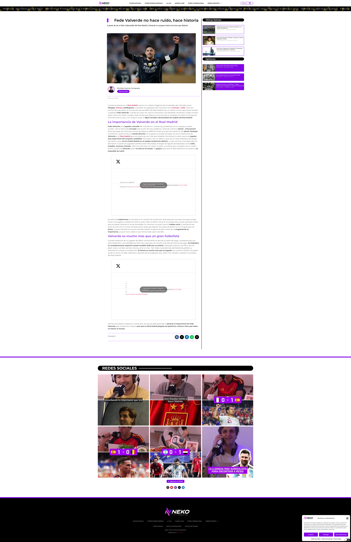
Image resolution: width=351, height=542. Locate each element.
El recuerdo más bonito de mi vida (227, 65)
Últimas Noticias (135, 3)
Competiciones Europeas (154, 3)
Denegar (326, 534)
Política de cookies (316, 538)
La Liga (168, 3)
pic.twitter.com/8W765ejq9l (137, 294)
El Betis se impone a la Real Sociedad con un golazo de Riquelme (229, 27)
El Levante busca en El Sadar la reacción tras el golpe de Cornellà (230, 38)
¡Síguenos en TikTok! (176, 481)
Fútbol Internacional (196, 3)
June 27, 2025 (182, 185)
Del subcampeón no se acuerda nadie (228, 75)
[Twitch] (175, 487)
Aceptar (311, 534)
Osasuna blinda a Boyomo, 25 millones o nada (232, 9)
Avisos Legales (337, 538)
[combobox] (245, 3)
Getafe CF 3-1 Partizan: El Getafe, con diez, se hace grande (193, 9)
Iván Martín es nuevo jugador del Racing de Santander (110, 9)
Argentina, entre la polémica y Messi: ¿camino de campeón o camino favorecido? (230, 84)
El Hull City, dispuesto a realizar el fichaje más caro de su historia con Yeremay (62, 9)
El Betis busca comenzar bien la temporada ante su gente (151, 9)
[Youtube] (171, 487)
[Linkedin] (183, 487)
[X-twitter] (179, 487)
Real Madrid (133, 105)
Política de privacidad (327, 538)
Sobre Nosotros (213, 3)
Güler (183, 108)
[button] (347, 518)
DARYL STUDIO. (179, 532)
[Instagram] (167, 487)
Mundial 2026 (179, 3)
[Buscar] (250, 3)
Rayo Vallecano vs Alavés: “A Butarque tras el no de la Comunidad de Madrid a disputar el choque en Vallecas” (287, 9)
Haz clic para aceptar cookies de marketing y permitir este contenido (153, 185)
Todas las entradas (123, 91)
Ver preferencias (341, 534)
